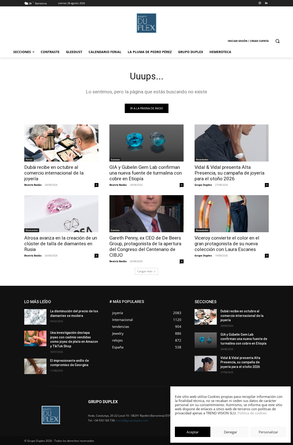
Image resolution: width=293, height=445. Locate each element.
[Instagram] (259, 3)
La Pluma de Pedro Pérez (252, 310)
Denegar (230, 432)
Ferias (29, 159)
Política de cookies (252, 413)
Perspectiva (261, 317)
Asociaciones (223, 300)
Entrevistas (245, 303)
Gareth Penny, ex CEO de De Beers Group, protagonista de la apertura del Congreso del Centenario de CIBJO (145, 246)
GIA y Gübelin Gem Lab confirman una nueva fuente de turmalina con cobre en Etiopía (145, 173)
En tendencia (224, 303)
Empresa (263, 300)
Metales (222, 314)
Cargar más (144, 271)
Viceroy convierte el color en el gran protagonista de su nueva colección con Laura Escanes (227, 243)
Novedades (202, 159)
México (237, 314)
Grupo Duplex (203, 184)
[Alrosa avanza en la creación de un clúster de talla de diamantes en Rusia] (61, 213)
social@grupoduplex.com (132, 420)
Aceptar (193, 432)
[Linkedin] (266, 3)
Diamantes (32, 230)
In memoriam (222, 310)
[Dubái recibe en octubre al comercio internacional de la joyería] (61, 143)
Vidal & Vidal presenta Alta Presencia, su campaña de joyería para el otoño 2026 (229, 173)
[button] (277, 40)
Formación (262, 307)
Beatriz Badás (32, 184)
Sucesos (115, 159)
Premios (220, 320)
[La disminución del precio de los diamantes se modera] (35, 317)
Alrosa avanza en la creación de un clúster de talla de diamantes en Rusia (60, 243)
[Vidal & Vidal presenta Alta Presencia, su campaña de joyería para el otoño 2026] (232, 143)
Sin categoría (260, 320)
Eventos (115, 230)
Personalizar (268, 432)
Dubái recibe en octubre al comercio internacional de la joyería (54, 173)
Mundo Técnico (258, 314)
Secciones (238, 320)
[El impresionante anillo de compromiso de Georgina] (35, 366)
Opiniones (241, 317)
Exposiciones (227, 307)
